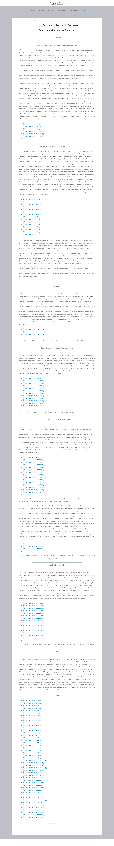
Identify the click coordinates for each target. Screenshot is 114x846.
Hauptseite (31, 11)
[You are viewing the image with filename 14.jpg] (32, 212)
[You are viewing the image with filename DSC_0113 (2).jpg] (35, 760)
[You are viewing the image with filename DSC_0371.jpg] (34, 790)
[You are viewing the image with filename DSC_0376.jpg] (34, 393)
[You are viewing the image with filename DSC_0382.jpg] (34, 625)
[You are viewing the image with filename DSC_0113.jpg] (34, 485)
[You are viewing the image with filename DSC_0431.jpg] (34, 544)
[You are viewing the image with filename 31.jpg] (32, 723)
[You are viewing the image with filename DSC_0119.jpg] (34, 492)
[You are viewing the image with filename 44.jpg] (32, 738)
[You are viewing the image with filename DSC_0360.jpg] (34, 782)
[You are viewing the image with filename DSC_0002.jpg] (34, 460)
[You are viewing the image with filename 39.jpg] (32, 730)
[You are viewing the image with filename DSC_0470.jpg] (34, 403)
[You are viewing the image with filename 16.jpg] (32, 703)
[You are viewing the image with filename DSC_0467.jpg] (34, 797)
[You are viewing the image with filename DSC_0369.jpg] (34, 615)
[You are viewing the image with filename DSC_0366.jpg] (34, 610)
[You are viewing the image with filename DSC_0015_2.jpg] (34, 477)
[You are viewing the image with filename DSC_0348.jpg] (34, 780)
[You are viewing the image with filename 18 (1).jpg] (33, 705)
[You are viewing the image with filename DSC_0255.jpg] (34, 388)
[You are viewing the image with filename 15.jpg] (32, 214)
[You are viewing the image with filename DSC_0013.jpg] (34, 475)
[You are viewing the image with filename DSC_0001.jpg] (34, 457)
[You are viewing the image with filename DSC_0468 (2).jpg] (35, 800)
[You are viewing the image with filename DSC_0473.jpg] (34, 405)
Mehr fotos (51, 823)
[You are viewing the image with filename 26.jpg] (32, 718)
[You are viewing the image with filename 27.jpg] (32, 720)
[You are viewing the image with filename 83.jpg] (32, 753)
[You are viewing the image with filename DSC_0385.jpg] (34, 628)
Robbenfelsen (66, 45)
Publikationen (75, 11)
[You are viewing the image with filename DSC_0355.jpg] (34, 391)
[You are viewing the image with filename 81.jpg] (32, 748)
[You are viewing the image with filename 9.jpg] (31, 234)
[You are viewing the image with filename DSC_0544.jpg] (34, 635)
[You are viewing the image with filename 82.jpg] (32, 750)
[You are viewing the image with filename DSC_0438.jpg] (34, 546)
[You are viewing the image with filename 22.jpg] (32, 126)
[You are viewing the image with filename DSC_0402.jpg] (34, 792)
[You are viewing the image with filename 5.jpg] (31, 224)
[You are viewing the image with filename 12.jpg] (32, 207)
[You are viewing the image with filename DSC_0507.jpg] (34, 630)
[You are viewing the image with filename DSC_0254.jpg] (34, 386)
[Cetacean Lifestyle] (57, 3)
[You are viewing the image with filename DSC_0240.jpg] (34, 770)
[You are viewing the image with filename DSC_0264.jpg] (34, 777)
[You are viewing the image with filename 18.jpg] (32, 708)
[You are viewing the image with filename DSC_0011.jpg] (34, 470)
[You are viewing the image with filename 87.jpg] (32, 758)
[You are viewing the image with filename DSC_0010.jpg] (34, 467)
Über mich (51, 11)
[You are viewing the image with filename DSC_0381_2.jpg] (34, 623)
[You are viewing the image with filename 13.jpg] (32, 209)
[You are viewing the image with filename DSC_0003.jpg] (34, 462)
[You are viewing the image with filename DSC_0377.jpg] (34, 396)
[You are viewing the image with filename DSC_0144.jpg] (34, 131)
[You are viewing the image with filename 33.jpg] (32, 725)
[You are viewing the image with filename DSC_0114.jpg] (34, 487)
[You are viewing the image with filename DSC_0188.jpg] (34, 765)
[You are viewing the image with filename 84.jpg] (32, 755)
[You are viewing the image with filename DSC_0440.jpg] (34, 549)
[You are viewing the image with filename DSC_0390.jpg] (34, 398)
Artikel (84, 11)
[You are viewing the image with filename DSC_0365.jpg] (34, 608)
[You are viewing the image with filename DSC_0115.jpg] (34, 490)
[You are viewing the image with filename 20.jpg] (32, 715)
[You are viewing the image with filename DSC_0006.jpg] (34, 605)
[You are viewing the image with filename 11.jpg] (32, 204)
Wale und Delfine (62, 11)
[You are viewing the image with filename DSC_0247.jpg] (34, 775)
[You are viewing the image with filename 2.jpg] (31, 217)
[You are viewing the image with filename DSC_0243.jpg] (34, 772)
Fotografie (41, 11)
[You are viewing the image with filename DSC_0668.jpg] (34, 817)
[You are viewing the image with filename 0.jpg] (31, 124)
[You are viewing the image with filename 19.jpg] (32, 378)
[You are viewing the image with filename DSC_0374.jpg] (34, 618)
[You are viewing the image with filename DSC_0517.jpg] (34, 805)
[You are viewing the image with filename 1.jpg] (31, 199)
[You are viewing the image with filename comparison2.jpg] (35, 332)
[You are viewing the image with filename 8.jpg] (31, 129)
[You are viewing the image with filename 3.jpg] (31, 219)
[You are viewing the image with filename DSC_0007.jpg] (34, 465)
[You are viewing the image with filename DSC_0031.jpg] (34, 480)
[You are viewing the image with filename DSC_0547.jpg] (34, 638)
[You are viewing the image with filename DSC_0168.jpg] (34, 763)
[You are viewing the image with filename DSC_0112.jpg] (34, 482)
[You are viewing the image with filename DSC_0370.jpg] (34, 787)
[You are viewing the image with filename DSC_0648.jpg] (34, 815)
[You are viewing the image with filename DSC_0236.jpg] (34, 383)
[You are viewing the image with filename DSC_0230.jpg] (34, 381)
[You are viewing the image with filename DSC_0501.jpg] (34, 802)
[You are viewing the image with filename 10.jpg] (32, 202)
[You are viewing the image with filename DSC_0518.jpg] (34, 807)
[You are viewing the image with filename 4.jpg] (31, 222)
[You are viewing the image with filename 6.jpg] (31, 227)
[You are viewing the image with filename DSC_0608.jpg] (34, 812)
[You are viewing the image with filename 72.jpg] (32, 745)
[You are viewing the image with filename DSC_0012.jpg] (34, 472)
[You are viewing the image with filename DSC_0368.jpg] (34, 613)
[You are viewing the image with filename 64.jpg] (32, 743)
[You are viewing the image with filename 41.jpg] (32, 735)
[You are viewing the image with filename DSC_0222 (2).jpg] (35, 768)
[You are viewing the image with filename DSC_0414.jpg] (34, 795)
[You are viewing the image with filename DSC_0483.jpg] (34, 136)
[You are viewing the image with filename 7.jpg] (31, 229)
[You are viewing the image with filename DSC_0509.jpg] (34, 633)
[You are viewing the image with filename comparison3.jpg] (35, 334)
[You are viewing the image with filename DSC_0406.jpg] (34, 401)
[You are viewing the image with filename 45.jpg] (32, 740)
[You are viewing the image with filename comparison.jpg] (34, 329)
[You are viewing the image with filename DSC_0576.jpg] (34, 810)
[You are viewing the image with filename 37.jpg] (32, 728)
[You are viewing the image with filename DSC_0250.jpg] (34, 134)
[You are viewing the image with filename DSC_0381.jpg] (34, 620)
